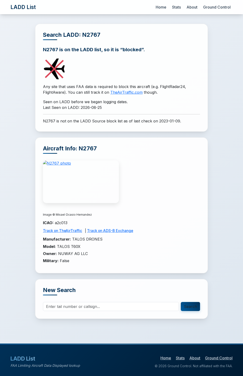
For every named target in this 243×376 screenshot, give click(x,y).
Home (161, 7)
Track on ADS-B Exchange (110, 230)
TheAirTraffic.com (126, 92)
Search (190, 306)
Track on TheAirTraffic (62, 230)
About (192, 7)
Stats (176, 7)
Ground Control (217, 7)
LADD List (23, 7)
